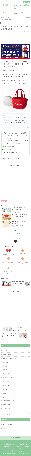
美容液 (6, 362)
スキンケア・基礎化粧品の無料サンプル (15, 451)
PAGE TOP (16, 438)
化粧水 (6, 366)
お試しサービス (7, 408)
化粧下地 (6, 385)
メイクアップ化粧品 (8, 377)
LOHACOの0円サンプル (9, 401)
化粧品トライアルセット (9, 393)
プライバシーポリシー (9, 424)
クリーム (6, 373)
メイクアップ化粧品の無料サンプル (23, 447)
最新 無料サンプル (8, 350)
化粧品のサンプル (8, 446)
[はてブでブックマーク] (17, 233)
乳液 (5, 370)
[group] (14, 284)
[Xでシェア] (11, 233)
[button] (27, 284)
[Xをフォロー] (15, 241)
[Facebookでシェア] (14, 233)
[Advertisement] (15, 37)
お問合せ (5, 428)
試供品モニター (7, 404)
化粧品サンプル (7, 354)
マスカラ (6, 389)
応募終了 (5, 201)
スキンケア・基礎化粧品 (9, 358)
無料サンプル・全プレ (9, 397)
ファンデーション (9, 381)
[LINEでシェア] (20, 233)
